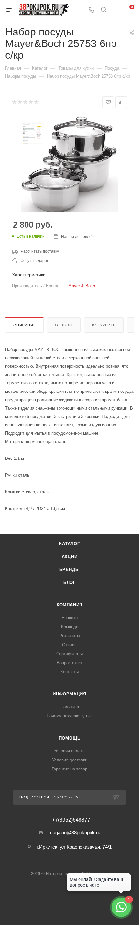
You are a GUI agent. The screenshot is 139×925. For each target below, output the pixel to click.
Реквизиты (69, 635)
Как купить (104, 325)
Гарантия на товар (69, 769)
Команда (69, 626)
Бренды (69, 569)
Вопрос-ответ (70, 662)
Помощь (69, 738)
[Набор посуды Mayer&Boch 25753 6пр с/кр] (69, 164)
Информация (69, 694)
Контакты (69, 671)
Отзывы (64, 325)
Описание (24, 325)
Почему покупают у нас (70, 715)
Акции (70, 556)
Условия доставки (69, 760)
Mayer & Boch (81, 285)
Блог (69, 582)
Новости (69, 617)
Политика (69, 706)
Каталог (69, 543)
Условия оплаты (69, 751)
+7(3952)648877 (71, 820)
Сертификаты (69, 653)
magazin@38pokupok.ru (74, 832)
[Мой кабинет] (116, 10)
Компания (69, 604)
